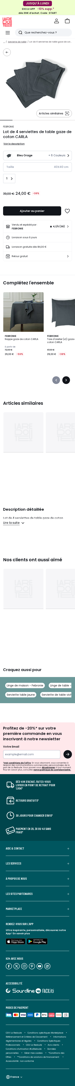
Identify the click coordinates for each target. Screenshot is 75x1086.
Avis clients (53, 1045)
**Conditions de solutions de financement (38, 1057)
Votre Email (11, 747)
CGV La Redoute (14, 1032)
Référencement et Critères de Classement (27, 1036)
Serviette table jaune (21, 695)
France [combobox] (14, 1077)
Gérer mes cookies (33, 1053)
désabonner (48, 767)
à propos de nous (16, 878)
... (4, 41)
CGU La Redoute (34, 1045)
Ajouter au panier (32, 211)
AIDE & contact (15, 848)
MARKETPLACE (14, 908)
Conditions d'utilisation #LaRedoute (24, 1049)
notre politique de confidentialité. (52, 769)
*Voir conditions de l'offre (17, 762)
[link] (37, 226)
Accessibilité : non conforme (20, 1061)
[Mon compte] (56, 21)
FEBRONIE (8, 126)
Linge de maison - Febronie (25, 685)
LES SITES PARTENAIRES (19, 893)
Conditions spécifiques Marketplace (45, 1032)
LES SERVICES (13, 863)
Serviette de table (17, 41)
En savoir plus (21, 933)
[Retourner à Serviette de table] (7, 52)
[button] (67, 21)
